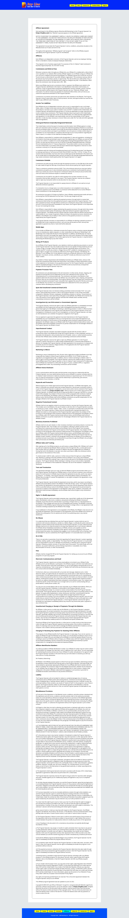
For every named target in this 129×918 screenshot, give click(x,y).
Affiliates (66, 911)
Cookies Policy (96, 5)
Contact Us (86, 5)
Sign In (105, 5)
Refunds (58, 911)
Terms (44, 911)
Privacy (51, 911)
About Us (74, 911)
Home (72, 5)
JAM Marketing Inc (63, 915)
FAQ (78, 5)
